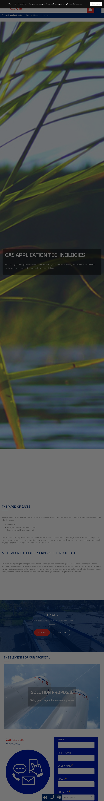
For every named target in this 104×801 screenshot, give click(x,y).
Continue (96, 4)
